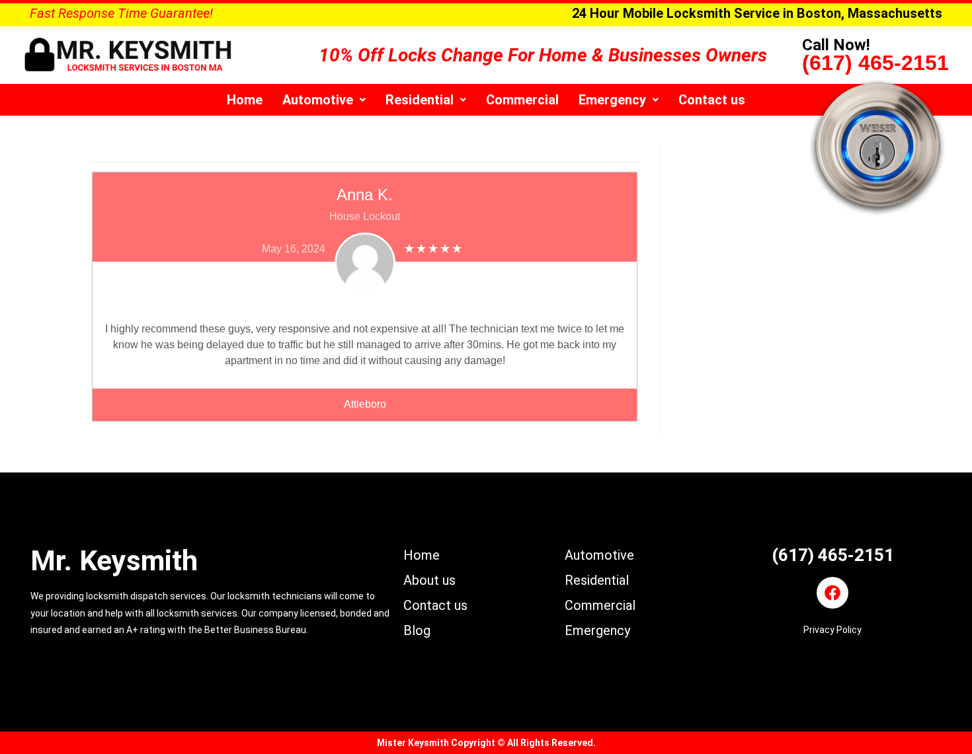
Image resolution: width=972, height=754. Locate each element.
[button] (324, 100)
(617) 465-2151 (875, 63)
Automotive (317, 100)
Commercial (522, 100)
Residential (419, 100)
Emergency (612, 100)
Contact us (711, 100)
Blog (416, 630)
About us (429, 580)
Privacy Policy (832, 629)
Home (245, 100)
